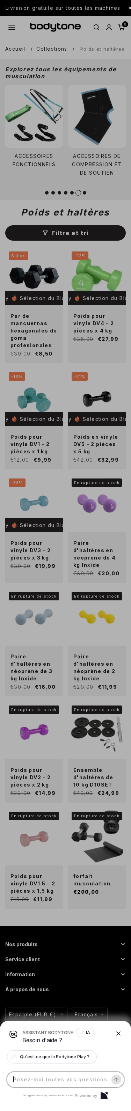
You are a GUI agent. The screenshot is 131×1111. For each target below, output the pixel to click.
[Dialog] (104, 1095)
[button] (65, 555)
